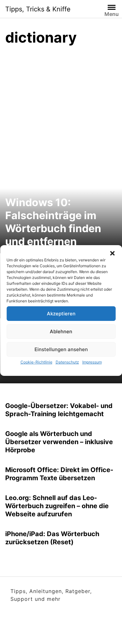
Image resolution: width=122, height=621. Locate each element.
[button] (112, 253)
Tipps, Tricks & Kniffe (38, 9)
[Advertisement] (61, 116)
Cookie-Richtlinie (36, 362)
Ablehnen (61, 331)
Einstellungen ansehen (61, 349)
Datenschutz (67, 362)
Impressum (92, 362)
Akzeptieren (61, 313)
